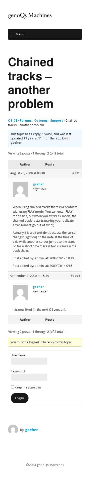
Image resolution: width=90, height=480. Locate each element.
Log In (19, 398)
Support (56, 120)
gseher (31, 429)
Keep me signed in (28, 387)
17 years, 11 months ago (43, 138)
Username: (18, 355)
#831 (76, 173)
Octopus (41, 120)
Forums (26, 120)
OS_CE (12, 120)
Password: (18, 371)
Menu (20, 34)
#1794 (75, 276)
